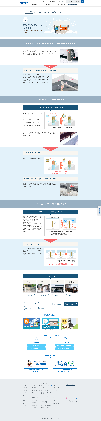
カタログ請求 (36, 345)
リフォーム (41, 4)
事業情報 (67, 389)
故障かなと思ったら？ (44, 387)
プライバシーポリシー (30, 413)
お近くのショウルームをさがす (64, 345)
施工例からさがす (25, 402)
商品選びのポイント (34, 402)
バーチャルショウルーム (56, 403)
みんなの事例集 (33, 399)
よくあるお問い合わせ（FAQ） (46, 385)
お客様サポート (63, 4)
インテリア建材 (25, 388)
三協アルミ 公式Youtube (71, 397)
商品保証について (44, 403)
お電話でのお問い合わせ (45, 407)
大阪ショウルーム (55, 388)
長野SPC (54, 397)
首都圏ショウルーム (56, 385)
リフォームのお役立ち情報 (35, 385)
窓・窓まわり (25, 387)
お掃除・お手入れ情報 (44, 390)
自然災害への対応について (45, 398)
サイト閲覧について (72, 413)
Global (67, 393)
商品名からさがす (25, 405)
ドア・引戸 (24, 385)
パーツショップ (43, 408)
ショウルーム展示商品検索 (57, 402)
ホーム (21, 7)
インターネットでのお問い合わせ (46, 405)
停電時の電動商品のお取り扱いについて (44, 402)
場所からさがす (25, 403)
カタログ (44, 1)
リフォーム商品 (25, 390)
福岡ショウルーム (55, 390)
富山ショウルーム (55, 392)
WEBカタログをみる (35, 348)
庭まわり (24, 395)
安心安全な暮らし (34, 405)
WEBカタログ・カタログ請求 (70, 388)
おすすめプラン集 (34, 400)
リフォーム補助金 (34, 388)
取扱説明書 (43, 399)
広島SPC (54, 398)
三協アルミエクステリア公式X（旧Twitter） (72, 401)
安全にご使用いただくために (45, 394)
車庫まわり (24, 393)
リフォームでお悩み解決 (35, 403)
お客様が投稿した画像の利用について (53, 413)
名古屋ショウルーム (56, 387)
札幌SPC (54, 393)
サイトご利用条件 (63, 413)
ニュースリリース (68, 391)
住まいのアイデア (48, 4)
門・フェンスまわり (26, 392)
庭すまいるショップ (34, 393)
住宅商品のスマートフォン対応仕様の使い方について (46, 393)
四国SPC (54, 400)
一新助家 (32, 392)
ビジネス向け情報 (72, 4)
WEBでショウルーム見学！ (64, 348)
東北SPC (54, 395)
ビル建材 (24, 400)
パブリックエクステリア (26, 397)
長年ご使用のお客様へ (44, 396)
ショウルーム (56, 4)
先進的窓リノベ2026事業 (36, 390)
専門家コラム (33, 407)
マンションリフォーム (26, 398)
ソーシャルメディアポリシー (40, 413)
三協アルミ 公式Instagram (71, 398)
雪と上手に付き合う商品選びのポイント (39, 7)
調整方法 (42, 388)
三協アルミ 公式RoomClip (71, 402)
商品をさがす (34, 4)
